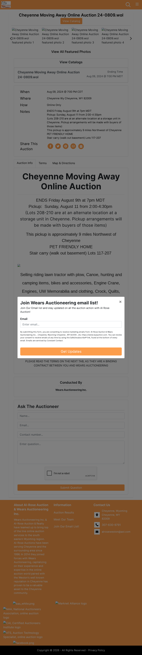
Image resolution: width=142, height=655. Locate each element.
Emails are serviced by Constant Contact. (44, 340)
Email (23, 319)
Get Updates (71, 351)
